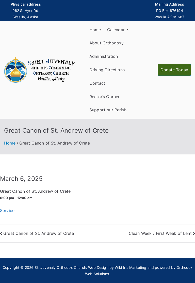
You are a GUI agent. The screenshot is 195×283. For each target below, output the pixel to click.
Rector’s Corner (104, 96)
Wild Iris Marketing (130, 267)
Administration (103, 56)
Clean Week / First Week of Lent (160, 233)
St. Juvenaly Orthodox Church (60, 267)
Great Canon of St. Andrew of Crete (38, 233)
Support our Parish (107, 109)
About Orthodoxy (106, 42)
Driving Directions (107, 69)
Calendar (116, 29)
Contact (97, 83)
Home (95, 29)
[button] (127, 29)
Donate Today (174, 69)
